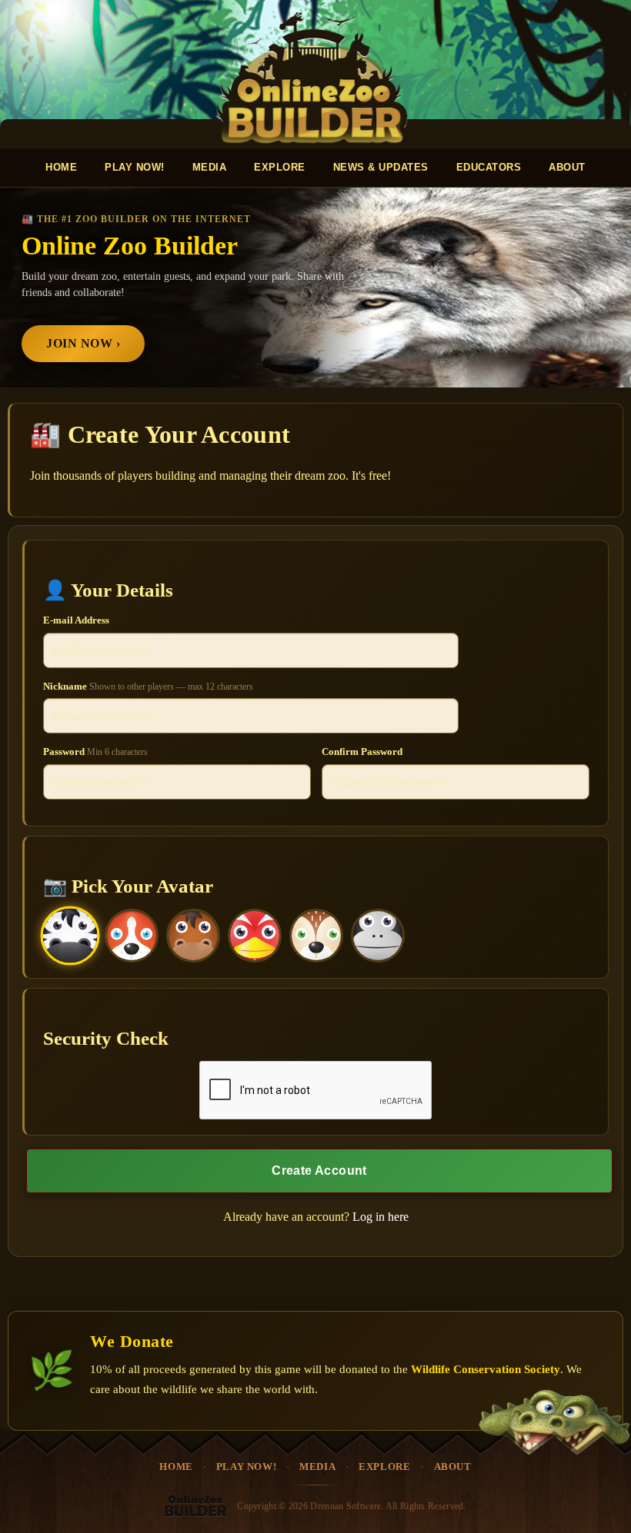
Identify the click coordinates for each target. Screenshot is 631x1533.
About (567, 167)
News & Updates (381, 167)
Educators (489, 167)
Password (95, 751)
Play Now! (135, 167)
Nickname (148, 686)
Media (209, 167)
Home (61, 167)
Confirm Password (362, 751)
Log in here (380, 1216)
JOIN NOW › (83, 343)
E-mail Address (76, 620)
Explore (279, 167)
